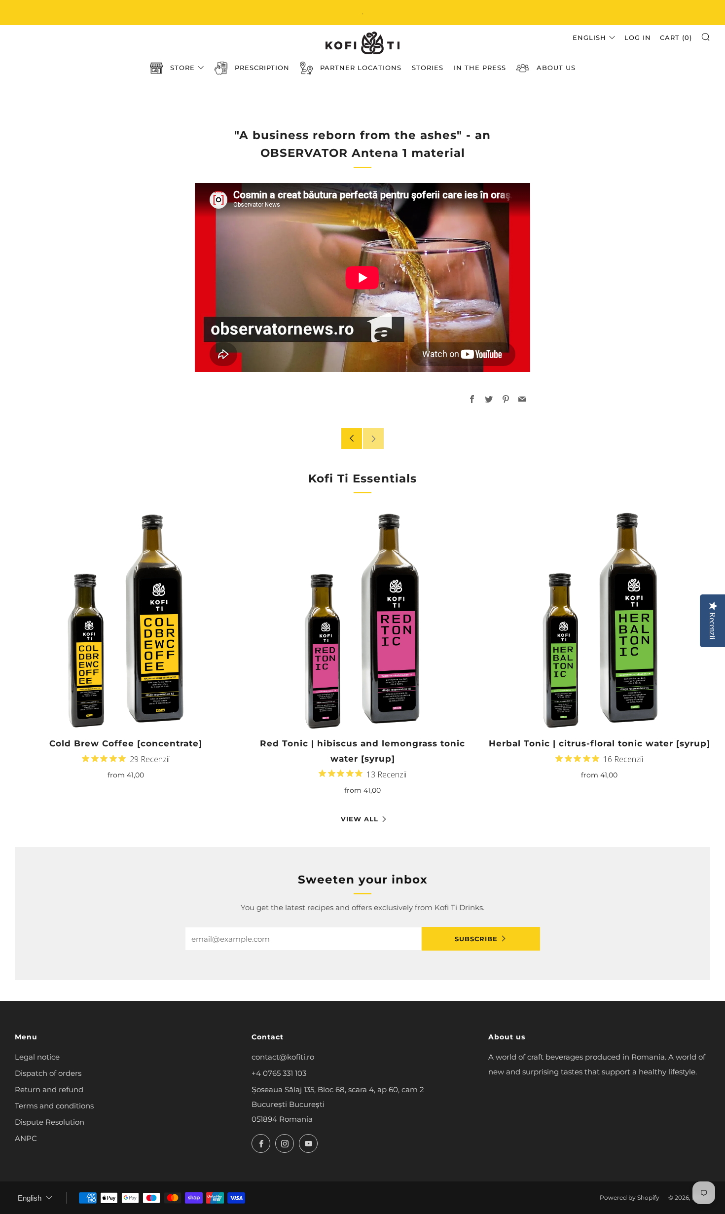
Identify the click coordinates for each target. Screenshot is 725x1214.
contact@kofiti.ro (283, 1057)
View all (359, 819)
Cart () (676, 37)
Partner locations (360, 68)
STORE (182, 68)
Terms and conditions (54, 1105)
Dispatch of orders (48, 1073)
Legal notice (37, 1057)
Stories (427, 68)
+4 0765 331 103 (279, 1073)
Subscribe (476, 939)
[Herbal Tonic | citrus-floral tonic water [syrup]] (599, 619)
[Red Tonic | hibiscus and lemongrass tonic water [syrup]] (362, 619)
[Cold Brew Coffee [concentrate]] (126, 619)
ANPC (26, 1138)
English (589, 37)
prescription (262, 68)
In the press (480, 68)
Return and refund (49, 1089)
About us (556, 68)
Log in (637, 37)
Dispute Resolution (49, 1122)
